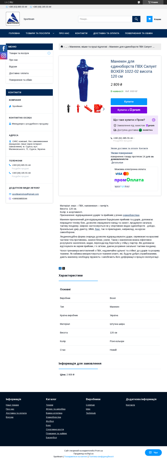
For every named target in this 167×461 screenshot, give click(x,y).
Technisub (91, 413)
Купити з (123, 110)
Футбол (50, 421)
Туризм (49, 405)
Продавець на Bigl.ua (83, 454)
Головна (14, 33)
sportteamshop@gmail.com (25, 194)
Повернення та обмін (139, 33)
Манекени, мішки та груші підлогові (88, 46)
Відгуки (13, 66)
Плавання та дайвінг (56, 433)
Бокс (48, 425)
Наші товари (12, 405)
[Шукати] (136, 19)
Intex (88, 409)
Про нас (64, 33)
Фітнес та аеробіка (55, 409)
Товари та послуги (38, 33)
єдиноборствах (131, 215)
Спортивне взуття (55, 429)
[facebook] (60, 269)
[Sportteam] (13, 25)
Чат (156, 452)
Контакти (81, 33)
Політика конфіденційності (101, 456)
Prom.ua (99, 451)
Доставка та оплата (106, 33)
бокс (97, 229)
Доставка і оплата (19, 73)
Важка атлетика (54, 413)
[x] (63, 269)
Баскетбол (51, 437)
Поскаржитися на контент (75, 456)
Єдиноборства (53, 417)
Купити (129, 101)
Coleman (90, 405)
